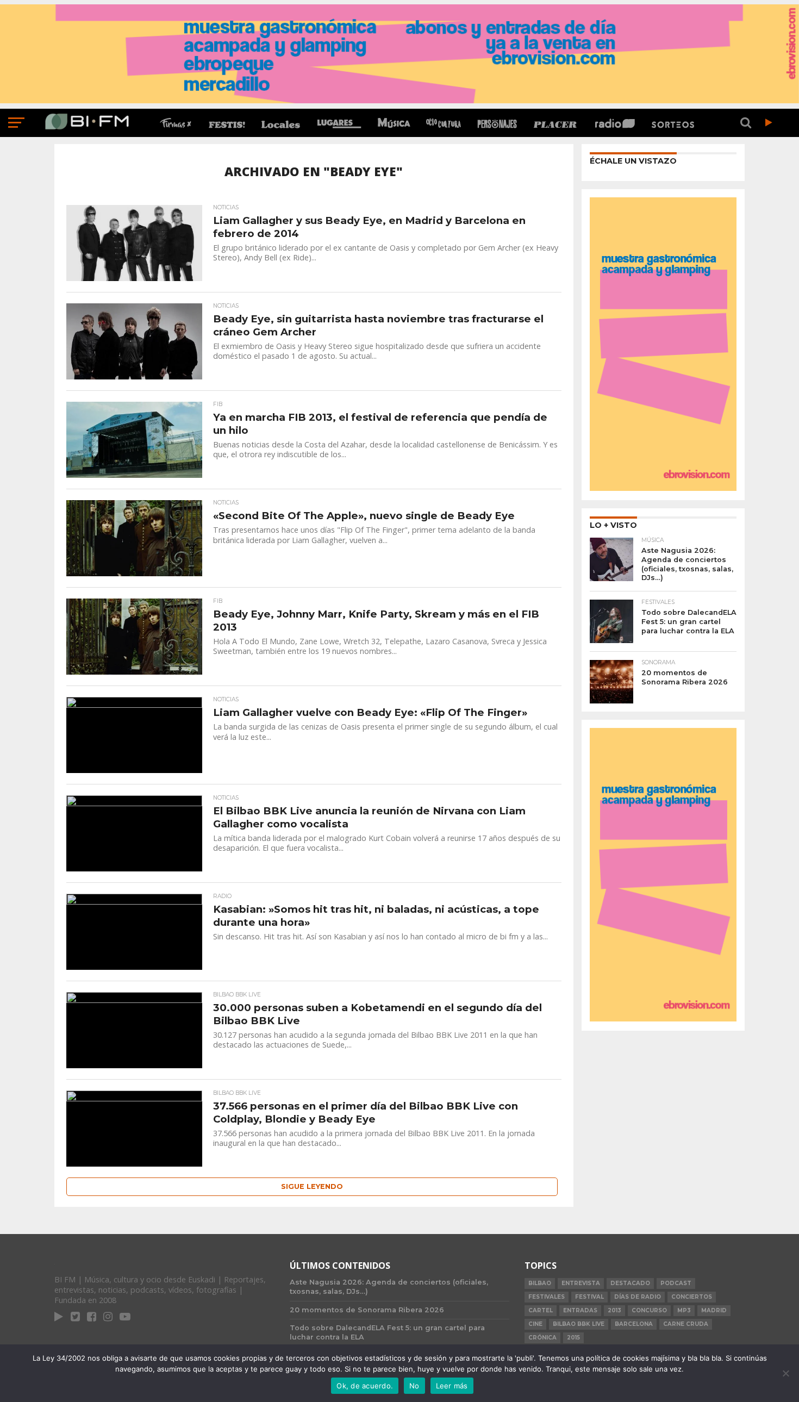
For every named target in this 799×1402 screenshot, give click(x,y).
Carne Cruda (685, 1324)
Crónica (542, 1337)
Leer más (452, 1385)
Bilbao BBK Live (578, 1324)
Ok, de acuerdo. (364, 1385)
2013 (614, 1310)
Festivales (546, 1296)
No (414, 1385)
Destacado (630, 1283)
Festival (589, 1296)
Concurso (649, 1310)
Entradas (580, 1310)
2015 (573, 1337)
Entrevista (580, 1283)
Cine (535, 1324)
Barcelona (634, 1324)
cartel (540, 1310)
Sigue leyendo (312, 1186)
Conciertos (691, 1296)
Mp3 (684, 1310)
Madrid (714, 1310)
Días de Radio (637, 1296)
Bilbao (539, 1283)
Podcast (675, 1283)
